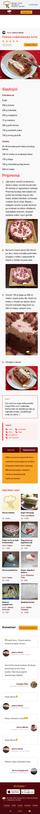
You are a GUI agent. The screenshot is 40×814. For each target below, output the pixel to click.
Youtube (20, 805)
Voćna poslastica (10, 566)
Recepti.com (4, 799)
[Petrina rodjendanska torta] (22, 231)
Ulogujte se (26, 12)
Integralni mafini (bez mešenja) (19, 466)
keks (10, 432)
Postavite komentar (28, 628)
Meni (20, 811)
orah (10, 429)
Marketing (11, 800)
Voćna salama (10, 507)
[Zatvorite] (1, 4)
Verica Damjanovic (20, 770)
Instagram (27, 805)
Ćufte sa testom (13, 478)
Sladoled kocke (29, 599)
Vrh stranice (19, 786)
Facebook (7, 805)
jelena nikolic (18, 33)
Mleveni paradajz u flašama (18, 470)
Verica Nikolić (22, 727)
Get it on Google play (27, 791)
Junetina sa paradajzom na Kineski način (20, 461)
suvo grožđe (14, 438)
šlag (20, 432)
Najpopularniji (29, 450)
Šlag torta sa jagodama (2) (29, 535)
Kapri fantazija (29, 507)
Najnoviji (11, 450)
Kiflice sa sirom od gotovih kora (19, 457)
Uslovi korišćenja (32, 798)
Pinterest (35, 805)
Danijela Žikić (22, 684)
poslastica (13, 435)
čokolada (22, 429)
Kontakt (18, 800)
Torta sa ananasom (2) (15, 474)
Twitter (14, 805)
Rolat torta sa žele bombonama (10, 535)
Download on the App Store (13, 791)
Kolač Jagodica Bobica (29, 566)
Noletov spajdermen (10, 599)
